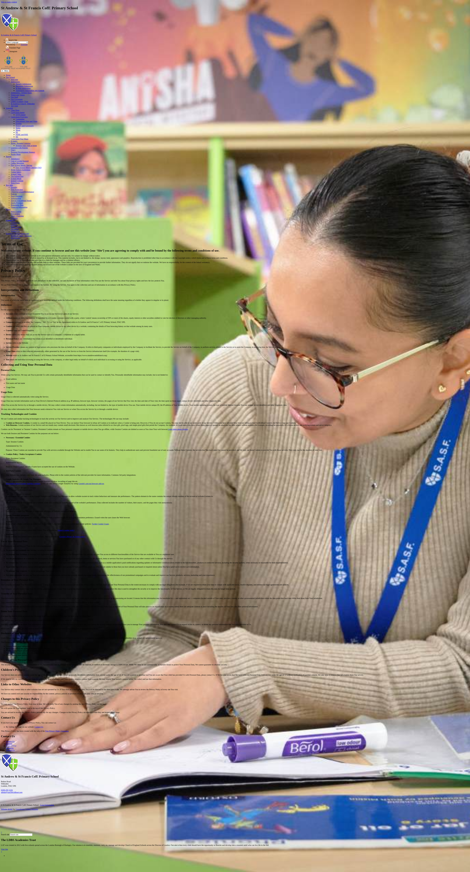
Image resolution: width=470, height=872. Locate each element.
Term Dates (15, 183)
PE (17, 132)
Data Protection (17, 190)
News (8, 209)
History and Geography (25, 126)
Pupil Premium (16, 196)
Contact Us (10, 220)
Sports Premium (17, 203)
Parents (9, 157)
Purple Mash (16, 154)
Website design (7, 809)
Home (8, 75)
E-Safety (14, 141)
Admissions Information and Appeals (30, 91)
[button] (7, 39)
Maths (18, 128)
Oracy (13, 150)
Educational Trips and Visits (26, 121)
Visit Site (4, 849)
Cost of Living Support (20, 161)
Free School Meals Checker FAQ (28, 168)
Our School (10, 77)
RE (17, 137)
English (19, 124)
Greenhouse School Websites (27, 809)
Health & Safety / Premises (21, 236)
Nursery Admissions (23, 84)
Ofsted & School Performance (22, 192)
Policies (14, 194)
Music (18, 130)
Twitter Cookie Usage (100, 524)
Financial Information (19, 207)
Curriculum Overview (19, 117)
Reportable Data (17, 205)
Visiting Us (15, 231)
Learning (9, 108)
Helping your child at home (26, 146)
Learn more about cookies (178, 429)
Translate (24, 45)
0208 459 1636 (7, 790)
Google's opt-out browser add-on (91, 484)
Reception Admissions (24, 86)
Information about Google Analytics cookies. (23, 484)
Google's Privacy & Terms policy (72, 537)
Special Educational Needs (21, 201)
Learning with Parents (19, 148)
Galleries (14, 218)
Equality (14, 187)
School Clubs (16, 174)
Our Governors (17, 99)
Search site (5, 834)
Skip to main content (9, 2)
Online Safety (16, 172)
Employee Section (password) (17, 234)
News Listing (16, 212)
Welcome (14, 80)
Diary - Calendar (17, 216)
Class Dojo (15, 110)
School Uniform (17, 181)
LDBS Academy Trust (19, 102)
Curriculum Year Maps (19, 139)
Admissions (15, 82)
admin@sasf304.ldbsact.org (11, 792)
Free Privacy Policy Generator (57, 731)
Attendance (15, 159)
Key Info (9, 185)
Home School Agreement (20, 170)
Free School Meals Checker (21, 165)
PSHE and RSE (22, 135)
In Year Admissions (23, 88)
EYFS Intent (20, 115)
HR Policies (15, 238)
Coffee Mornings (17, 163)
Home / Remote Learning (20, 143)
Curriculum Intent (17, 113)
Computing (20, 119)
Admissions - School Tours (21, 93)
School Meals (16, 179)
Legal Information (47, 805)
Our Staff (14, 97)
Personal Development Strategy (23, 152)
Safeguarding (16, 198)
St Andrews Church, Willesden (23, 104)
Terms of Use (16, 227)
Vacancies (14, 229)
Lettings (14, 225)
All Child (14, 106)
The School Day (17, 176)
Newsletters (15, 214)
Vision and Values (18, 95)
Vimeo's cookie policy (66, 530)
